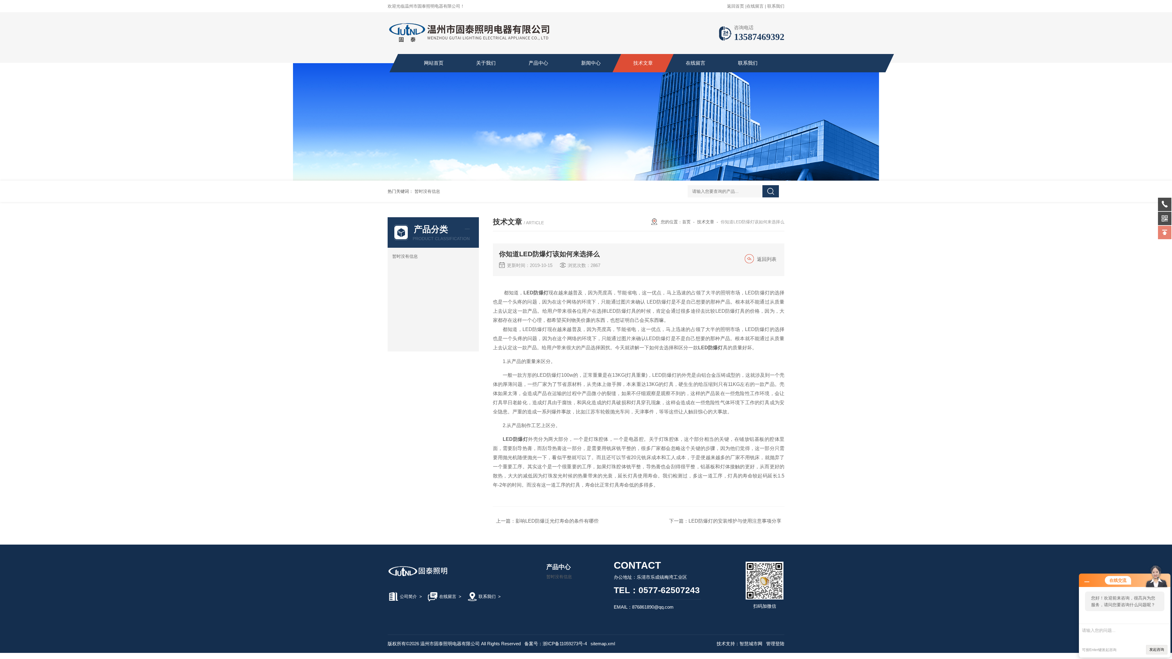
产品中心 (538, 63)
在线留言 (755, 6)
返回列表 (766, 259)
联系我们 (775, 6)
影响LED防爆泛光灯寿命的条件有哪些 (557, 521)
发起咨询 (1156, 649)
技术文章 (643, 63)
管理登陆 (775, 643)
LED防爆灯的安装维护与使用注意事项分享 (735, 521)
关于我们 (486, 63)
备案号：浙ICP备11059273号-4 (555, 643)
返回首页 (735, 6)
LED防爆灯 (535, 292)
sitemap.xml (603, 643)
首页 (686, 221)
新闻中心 (591, 63)
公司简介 (408, 596)
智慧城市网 (751, 643)
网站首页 (433, 63)
